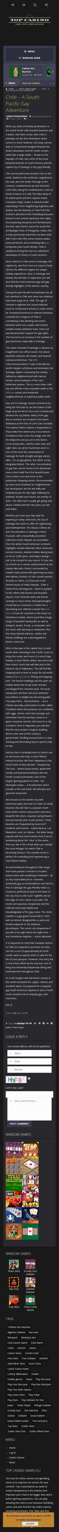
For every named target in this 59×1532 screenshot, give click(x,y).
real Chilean (24, 676)
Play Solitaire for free (32, 1400)
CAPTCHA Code (14, 1087)
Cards (11, 1347)
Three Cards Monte (30, 1308)
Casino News (14, 1353)
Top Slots (13, 1426)
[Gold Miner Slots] (14, 1231)
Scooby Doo (14, 1410)
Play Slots (13, 1400)
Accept (30, 1523)
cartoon (21, 1347)
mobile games (15, 1379)
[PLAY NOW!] (15, 71)
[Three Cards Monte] (30, 1231)
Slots (44, 1410)
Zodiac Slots (27, 1426)
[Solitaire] (14, 1215)
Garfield (43, 1358)
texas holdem (37, 1415)
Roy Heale (22, 1012)
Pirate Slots (14, 1271)
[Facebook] (27, 1023)
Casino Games (16, 1457)
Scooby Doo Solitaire (30, 1273)
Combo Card (32, 1353)
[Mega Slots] (30, 1149)
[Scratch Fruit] (14, 1166)
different (10, 392)
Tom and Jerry (39, 1420)
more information (33, 1519)
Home (11, 89)
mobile (35, 1374)
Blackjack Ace (28, 1337)
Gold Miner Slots (16, 1363)
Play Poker (34, 1394)
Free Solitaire (29, 1358)
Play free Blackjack (41, 1384)
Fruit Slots (14, 1306)
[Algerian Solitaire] (30, 1215)
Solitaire (22, 1415)
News (29, 1379)
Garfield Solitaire (30, 1290)
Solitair (11, 1415)
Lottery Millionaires (18, 1374)
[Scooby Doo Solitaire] (14, 1149)
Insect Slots (35, 1363)
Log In (12, 1452)
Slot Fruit (14, 1289)
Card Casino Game (17, 1342)
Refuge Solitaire (42, 1405)
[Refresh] (29, 1078)
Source (9, 1012)
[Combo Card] (30, 1166)
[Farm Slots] (30, 1198)
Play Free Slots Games (19, 1389)
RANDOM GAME (31, 57)
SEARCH (35, 5)
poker (8, 1027)
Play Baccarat (43, 1379)
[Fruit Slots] (14, 1198)
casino (17, 1023)
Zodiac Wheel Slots (39, 1431)
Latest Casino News (27, 89)
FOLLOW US (46, 5)
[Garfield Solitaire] (30, 1182)
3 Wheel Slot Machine (19, 1327)
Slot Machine (31, 1410)
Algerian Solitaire (16, 1332)
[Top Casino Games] (29, 20)
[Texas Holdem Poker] (14, 1182)
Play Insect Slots (16, 1394)
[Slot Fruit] (14, 1282)
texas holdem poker (18, 1420)
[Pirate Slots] (14, 1264)
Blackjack (13, 1337)
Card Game (37, 1342)
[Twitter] (30, 1023)
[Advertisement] (32, 35)
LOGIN (13, 5)
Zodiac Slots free (17, 1431)
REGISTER (24, 5)
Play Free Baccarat (18, 1384)
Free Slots (13, 1358)
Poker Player (18, 1027)
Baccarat (33, 1332)
